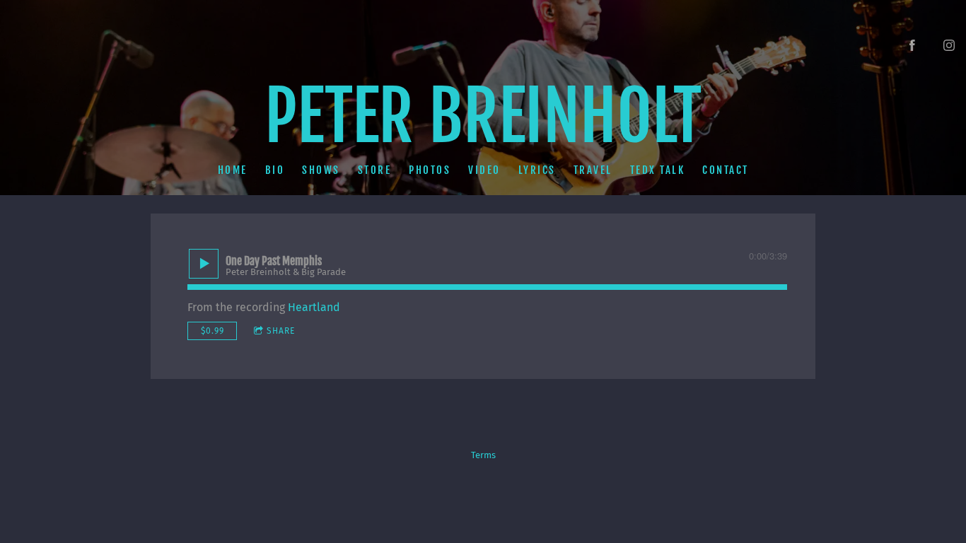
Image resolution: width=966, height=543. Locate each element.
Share (281, 331)
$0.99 (212, 331)
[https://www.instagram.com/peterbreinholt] (949, 45)
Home (233, 169)
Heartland (314, 307)
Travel (593, 169)
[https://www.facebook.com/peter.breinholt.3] (912, 45)
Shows (321, 169)
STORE (375, 169)
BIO (275, 169)
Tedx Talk (657, 169)
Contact (725, 169)
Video (484, 169)
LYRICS (537, 169)
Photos (429, 169)
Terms (483, 455)
